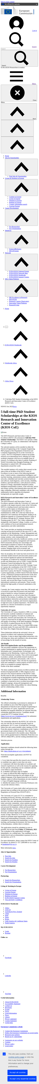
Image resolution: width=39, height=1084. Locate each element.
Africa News (9, 381)
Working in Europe (15, 200)
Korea (7, 919)
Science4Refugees (15, 249)
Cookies (7, 1042)
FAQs (7, 1011)
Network (8, 253)
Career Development (12, 208)
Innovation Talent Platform (18, 303)
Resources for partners (12, 1035)
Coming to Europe (15, 197)
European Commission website (12, 1027)
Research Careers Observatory (19, 301)
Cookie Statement (11, 1021)
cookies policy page (16, 1057)
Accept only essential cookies (23, 1079)
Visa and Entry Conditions (13, 900)
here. (14, 848)
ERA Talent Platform (12, 279)
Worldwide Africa (11, 363)
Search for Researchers (12, 880)
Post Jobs (8, 856)
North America (10, 923)
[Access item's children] (21, 167)
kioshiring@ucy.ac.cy (9, 844)
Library (7, 1017)
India (6, 915)
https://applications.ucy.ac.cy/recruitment (17, 751)
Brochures (8, 1007)
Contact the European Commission (16, 1031)
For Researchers (14, 227)
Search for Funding (11, 860)
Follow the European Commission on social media (21, 1033)
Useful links (9, 1023)
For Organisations (15, 228)
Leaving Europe (14, 206)
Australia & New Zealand (13, 912)
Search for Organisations (13, 882)
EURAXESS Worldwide (17, 275)
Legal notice (9, 1046)
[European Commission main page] (19, 14)
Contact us (8, 1006)
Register (7, 933)
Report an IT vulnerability (13, 1037)
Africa (7, 908)
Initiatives (8, 230)
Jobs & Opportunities (12, 158)
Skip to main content (7, 2)
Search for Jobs (10, 858)
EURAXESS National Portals (19, 271)
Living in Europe (14, 199)
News (15, 406)
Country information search (18, 204)
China (7, 913)
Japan (7, 917)
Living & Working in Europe (14, 178)
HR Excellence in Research (18, 297)
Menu (34, 84)
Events (7, 1009)
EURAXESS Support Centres (19, 277)
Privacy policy (9, 1044)
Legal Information (11, 1013)
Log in (34, 30)
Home (7, 156)
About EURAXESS (11, 1002)
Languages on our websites (14, 1040)
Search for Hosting (11, 862)
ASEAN (8, 910)
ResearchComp (14, 305)
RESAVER (13, 299)
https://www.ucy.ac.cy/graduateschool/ (14, 716)
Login (7, 931)
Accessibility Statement (12, 1004)
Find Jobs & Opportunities (18, 176)
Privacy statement (11, 1019)
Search (34, 47)
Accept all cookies (17, 1072)
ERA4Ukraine (14, 251)
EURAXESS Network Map (18, 273)
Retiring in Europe (15, 202)
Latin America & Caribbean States (16, 921)
